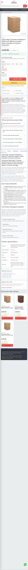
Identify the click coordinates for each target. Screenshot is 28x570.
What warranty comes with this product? (14, 123)
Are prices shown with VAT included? (14, 135)
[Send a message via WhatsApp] (25, 564)
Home (2, 12)
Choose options (7, 345)
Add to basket (14, 82)
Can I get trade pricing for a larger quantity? (14, 138)
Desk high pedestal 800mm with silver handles (7, 307)
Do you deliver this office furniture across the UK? (14, 131)
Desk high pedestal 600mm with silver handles (7, 335)
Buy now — (18, 79)
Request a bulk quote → (7, 287)
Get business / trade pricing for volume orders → (13, 86)
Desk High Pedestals (8, 12)
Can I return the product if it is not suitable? (14, 142)
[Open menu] (2, 2)
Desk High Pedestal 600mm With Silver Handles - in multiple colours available (19, 308)
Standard (4, 69)
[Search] (25, 6)
